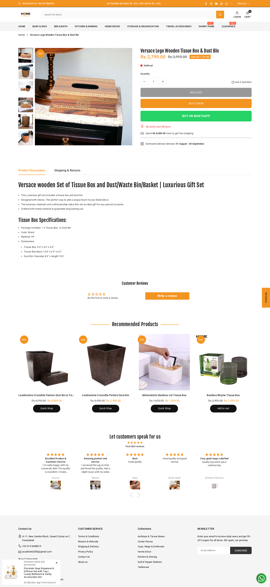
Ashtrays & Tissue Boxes (151, 536)
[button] (248, 14)
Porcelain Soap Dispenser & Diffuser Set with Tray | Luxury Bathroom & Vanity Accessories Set (39, 572)
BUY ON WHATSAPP (196, 116)
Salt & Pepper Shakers (150, 562)
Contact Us (84, 556)
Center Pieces (145, 541)
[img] (135, 443)
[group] (83, 96)
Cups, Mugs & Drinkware (151, 546)
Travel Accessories (178, 26)
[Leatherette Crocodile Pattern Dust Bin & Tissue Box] (47, 362)
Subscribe (241, 550)
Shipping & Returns (67, 170)
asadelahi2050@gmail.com (37, 551)
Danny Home (206, 25)
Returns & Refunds (88, 541)
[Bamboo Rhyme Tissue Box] (223, 362)
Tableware (143, 567)
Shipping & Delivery (88, 546)
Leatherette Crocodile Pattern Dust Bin (105, 395)
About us (83, 562)
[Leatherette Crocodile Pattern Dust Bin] (106, 362)
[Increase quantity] (162, 81)
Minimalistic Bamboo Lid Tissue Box (164, 395)
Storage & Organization (143, 26)
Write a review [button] (167, 296)
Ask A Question (243, 82)
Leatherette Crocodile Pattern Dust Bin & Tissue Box (50, 395)
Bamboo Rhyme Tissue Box (223, 395)
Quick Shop (46, 408)
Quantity (145, 73)
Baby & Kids (40, 26)
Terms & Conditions (88, 536)
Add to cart (223, 408)
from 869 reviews (135, 446)
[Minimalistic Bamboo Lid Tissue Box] (164, 362)
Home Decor (112, 26)
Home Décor (144, 551)
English (242, 3)
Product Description (31, 170)
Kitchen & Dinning (86, 26)
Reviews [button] (266, 297)
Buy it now (196, 103)
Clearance (228, 25)
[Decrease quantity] (144, 81)
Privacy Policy (85, 551)
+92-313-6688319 (31, 546)
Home (21, 26)
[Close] (57, 562)
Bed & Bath (61, 26)
